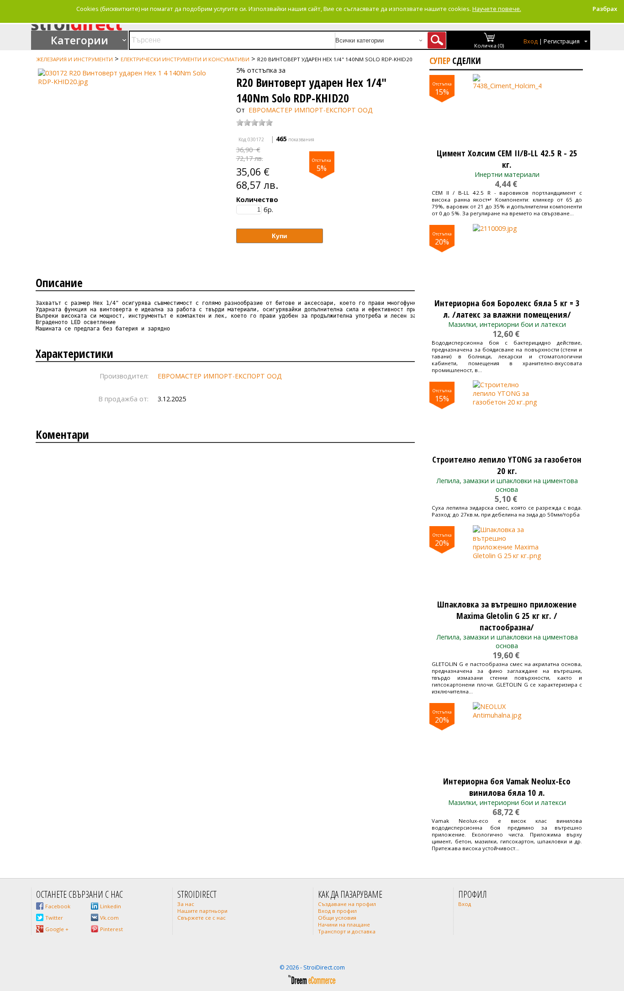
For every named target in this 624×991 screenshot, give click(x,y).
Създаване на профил (347, 903)
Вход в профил (337, 910)
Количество (257, 199)
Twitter (54, 917)
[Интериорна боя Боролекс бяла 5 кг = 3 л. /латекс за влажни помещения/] (507, 258)
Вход (531, 41)
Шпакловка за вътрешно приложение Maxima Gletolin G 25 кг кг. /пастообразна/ (506, 615)
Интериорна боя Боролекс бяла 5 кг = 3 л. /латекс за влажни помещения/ (507, 308)
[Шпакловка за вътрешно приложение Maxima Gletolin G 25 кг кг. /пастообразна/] (507, 559)
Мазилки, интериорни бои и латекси (507, 324)
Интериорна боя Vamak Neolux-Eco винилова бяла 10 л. (507, 786)
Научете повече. (496, 9)
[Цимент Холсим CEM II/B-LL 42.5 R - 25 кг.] (507, 108)
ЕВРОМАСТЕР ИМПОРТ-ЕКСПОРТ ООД (311, 110)
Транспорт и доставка (346, 931)
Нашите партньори (202, 910)
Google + (57, 929)
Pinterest (111, 929)
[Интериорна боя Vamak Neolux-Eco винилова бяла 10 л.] (507, 736)
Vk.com (109, 917)
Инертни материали (507, 174)
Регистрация (562, 41)
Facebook (57, 906)
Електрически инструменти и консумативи (185, 59)
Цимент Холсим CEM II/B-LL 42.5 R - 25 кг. (507, 158)
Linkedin (110, 906)
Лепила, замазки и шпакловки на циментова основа (507, 485)
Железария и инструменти (75, 59)
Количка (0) (489, 45)
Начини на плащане (344, 924)
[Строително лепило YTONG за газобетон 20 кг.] (507, 414)
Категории (79, 40)
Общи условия (337, 917)
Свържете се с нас (201, 917)
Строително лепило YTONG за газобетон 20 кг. (507, 464)
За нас (185, 903)
